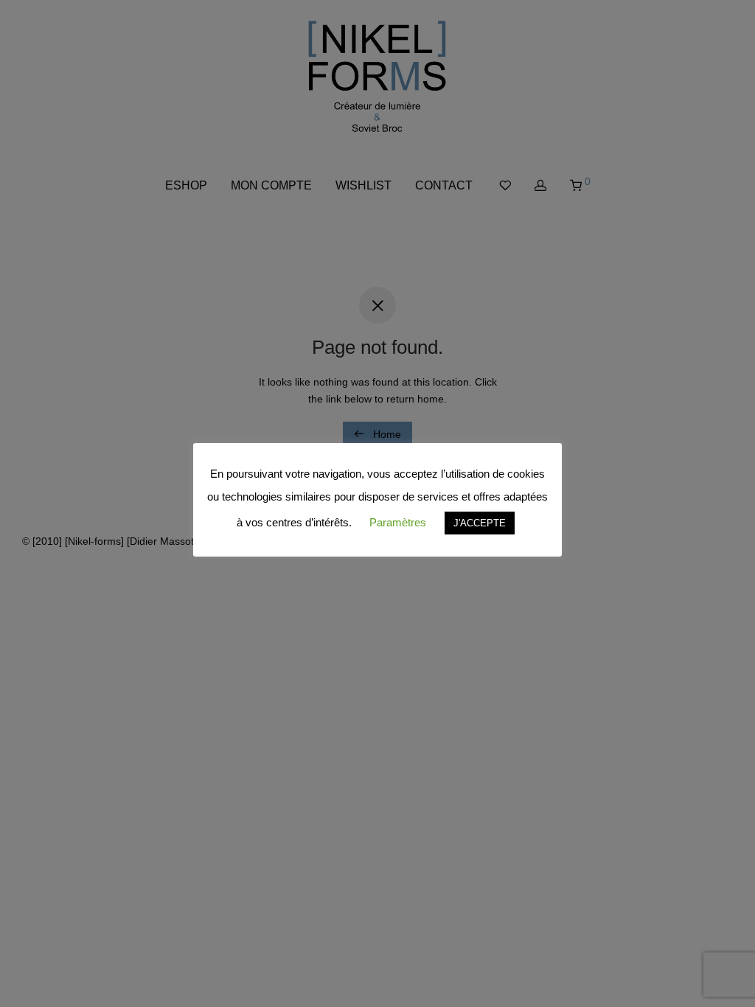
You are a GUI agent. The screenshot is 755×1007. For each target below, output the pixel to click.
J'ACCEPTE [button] (479, 523)
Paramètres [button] (397, 522)
